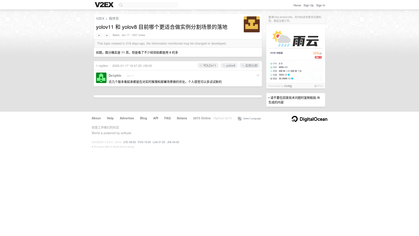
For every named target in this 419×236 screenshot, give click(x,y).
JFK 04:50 (173, 142)
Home (297, 5)
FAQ (167, 118)
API (155, 118)
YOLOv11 (209, 65)
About (96, 118)
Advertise (127, 118)
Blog (143, 118)
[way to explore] (105, 5)
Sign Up (309, 5)
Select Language (251, 118)
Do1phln (115, 75)
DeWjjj (288, 86)
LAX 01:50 (159, 142)
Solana (182, 118)
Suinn (116, 35)
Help (110, 118)
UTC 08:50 (129, 142)
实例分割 (251, 65)
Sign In (320, 5)
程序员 (114, 18)
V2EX (100, 18)
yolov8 (230, 65)
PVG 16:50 (144, 142)
